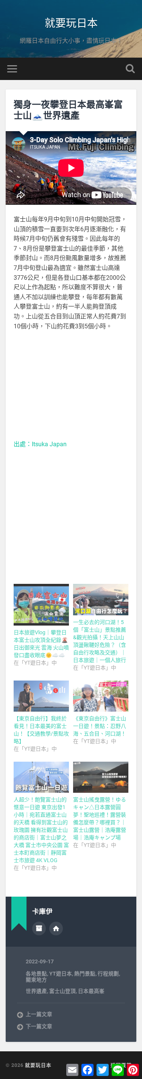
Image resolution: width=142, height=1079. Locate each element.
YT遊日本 (60, 974)
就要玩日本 (71, 22)
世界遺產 (36, 991)
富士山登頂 (62, 991)
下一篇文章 (39, 1026)
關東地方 (36, 980)
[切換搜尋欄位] (130, 69)
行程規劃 (108, 974)
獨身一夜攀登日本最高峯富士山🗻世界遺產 (68, 109)
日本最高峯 (91, 991)
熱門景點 (84, 974)
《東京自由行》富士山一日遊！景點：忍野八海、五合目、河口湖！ (99, 726)
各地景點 (36, 974)
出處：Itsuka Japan (40, 444)
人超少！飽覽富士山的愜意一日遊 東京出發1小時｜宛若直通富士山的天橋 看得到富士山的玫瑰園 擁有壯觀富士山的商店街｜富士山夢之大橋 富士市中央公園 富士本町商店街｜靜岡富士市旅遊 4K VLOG (41, 830)
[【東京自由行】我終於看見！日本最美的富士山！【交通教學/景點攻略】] (41, 696)
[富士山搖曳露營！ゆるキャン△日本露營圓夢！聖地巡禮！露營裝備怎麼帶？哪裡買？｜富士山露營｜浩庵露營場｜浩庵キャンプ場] (100, 777)
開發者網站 (56, 928)
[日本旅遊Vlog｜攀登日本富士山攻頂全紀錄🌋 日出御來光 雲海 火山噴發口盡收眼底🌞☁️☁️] (41, 605)
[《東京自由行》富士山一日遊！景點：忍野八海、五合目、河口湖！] (100, 696)
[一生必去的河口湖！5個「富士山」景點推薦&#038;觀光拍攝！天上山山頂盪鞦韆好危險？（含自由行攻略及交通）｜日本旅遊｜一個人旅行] (100, 599)
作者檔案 (39, 928)
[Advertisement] (71, 385)
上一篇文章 (39, 1014)
